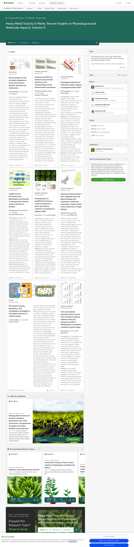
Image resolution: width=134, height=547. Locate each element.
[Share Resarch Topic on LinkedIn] (124, 75)
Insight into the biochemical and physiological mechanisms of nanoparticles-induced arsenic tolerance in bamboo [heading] (19, 200)
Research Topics (41, 18)
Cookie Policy (73, 541)
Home (10, 514)
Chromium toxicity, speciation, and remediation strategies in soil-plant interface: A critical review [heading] (19, 311)
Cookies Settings (109, 536)
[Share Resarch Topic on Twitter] (119, 75)
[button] (24, 42)
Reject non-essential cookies (109, 541)
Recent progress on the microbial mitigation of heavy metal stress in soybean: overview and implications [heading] (18, 83)
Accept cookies (109, 545)
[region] (67, 540)
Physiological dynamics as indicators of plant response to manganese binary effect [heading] (71, 84)
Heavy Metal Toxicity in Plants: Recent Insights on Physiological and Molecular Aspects (107, 64)
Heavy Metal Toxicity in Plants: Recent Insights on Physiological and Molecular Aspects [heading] (59, 465)
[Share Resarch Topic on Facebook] (121, 75)
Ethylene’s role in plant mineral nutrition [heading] (24, 470)
